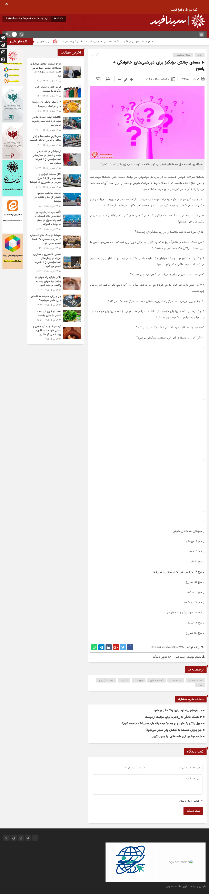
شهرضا (124, 680)
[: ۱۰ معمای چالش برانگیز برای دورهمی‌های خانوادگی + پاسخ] (98, 79)
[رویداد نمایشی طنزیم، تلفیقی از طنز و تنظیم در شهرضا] (55, 199)
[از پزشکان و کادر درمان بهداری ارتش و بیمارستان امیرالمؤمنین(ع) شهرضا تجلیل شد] (55, 159)
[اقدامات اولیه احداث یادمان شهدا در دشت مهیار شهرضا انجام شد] (55, 123)
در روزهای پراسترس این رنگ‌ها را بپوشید (49, 41)
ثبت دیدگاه (193, 811)
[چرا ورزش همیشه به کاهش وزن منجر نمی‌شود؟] (55, 300)
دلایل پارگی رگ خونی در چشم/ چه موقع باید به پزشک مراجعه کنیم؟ (162, 723)
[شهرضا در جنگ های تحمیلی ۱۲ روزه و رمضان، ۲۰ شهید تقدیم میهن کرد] (55, 241)
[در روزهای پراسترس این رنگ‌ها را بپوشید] (55, 91)
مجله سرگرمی (183, 55)
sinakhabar (195, 680)
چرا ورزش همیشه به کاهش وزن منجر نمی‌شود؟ (174, 730)
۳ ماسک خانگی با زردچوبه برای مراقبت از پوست (173, 717)
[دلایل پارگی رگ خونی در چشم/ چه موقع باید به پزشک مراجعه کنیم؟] (55, 283)
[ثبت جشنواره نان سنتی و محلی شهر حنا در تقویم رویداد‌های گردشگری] (55, 332)
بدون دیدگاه (159, 657)
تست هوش (156, 680)
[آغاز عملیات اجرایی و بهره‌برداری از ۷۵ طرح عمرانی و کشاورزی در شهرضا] (55, 180)
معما (200, 685)
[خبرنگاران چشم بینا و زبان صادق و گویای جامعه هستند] (55, 140)
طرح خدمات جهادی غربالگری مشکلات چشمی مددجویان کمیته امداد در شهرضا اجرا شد (127, 41)
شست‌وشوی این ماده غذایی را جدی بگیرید (176, 736)
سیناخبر (180, 657)
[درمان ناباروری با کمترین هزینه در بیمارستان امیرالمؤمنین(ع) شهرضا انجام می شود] (55, 262)
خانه (199, 55)
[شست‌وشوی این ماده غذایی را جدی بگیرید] (55, 315)
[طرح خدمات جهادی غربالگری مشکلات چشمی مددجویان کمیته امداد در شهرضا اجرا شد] (55, 72)
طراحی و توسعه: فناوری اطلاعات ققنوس (186, 886)
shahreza (175, 680)
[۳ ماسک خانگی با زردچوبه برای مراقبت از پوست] (55, 106)
